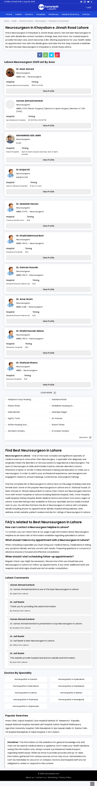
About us (30, 777)
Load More (47, 392)
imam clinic (11, 720)
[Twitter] (51, 54)
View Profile (48, 91)
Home (9, 14)
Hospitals (40, 14)
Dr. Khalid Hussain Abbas (30, 330)
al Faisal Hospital (36, 732)
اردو (89, 7)
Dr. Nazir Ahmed (25, 69)
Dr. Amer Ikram (24, 299)
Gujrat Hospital (25, 720)
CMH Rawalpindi (42, 728)
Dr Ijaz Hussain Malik (61, 728)
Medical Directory (70, 14)
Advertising (52, 777)
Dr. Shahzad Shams (27, 362)
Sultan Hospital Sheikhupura (67, 724)
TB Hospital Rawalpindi (16, 732)
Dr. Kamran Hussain (27, 267)
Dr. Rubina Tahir (79, 728)
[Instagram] (84, 2)
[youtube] (88, 2)
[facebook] (81, 2)
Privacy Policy (65, 777)
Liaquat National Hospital (17, 724)
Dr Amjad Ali (23, 169)
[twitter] (91, 2)
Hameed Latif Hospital (41, 724)
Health (18, 14)
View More (83, 437)
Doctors (29, 14)
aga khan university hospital (19, 728)
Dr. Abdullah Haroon (27, 203)
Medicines (53, 14)
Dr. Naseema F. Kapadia (67, 720)
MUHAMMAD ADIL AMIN (28, 135)
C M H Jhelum (52, 732)
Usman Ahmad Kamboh (29, 100)
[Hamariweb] (48, 7)
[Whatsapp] (45, 54)
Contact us (41, 777)
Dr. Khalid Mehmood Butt (30, 235)
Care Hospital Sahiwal (44, 720)
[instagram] (57, 54)
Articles (86, 14)
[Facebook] (39, 54)
